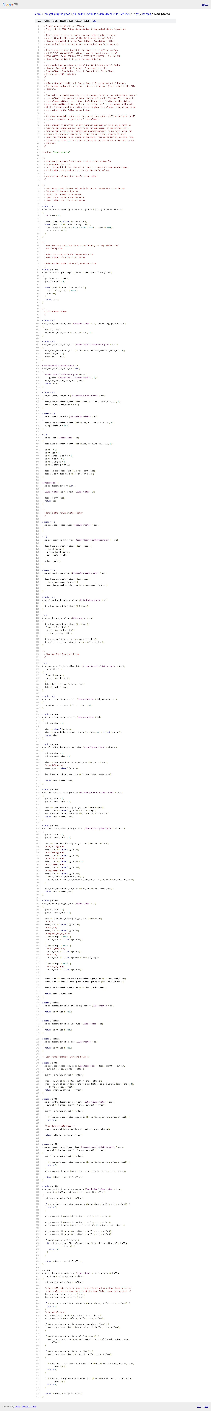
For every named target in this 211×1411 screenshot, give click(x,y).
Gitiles (17, 1406)
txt (199, 1406)
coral (38, 14)
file (94, 21)
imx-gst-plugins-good (57, 14)
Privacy (25, 1406)
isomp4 (146, 14)
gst (137, 14)
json (206, 1406)
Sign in (205, 4)
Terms (33, 1406)
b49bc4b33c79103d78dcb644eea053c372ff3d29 (101, 14)
